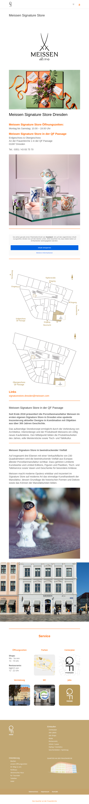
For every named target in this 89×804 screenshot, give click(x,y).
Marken (13, 761)
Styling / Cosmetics (55, 747)
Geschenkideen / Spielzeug (58, 750)
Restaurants (53, 741)
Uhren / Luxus (54, 744)
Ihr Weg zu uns (15, 767)
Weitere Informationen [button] (44, 253)
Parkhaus (13, 770)
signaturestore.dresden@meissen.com (29, 395)
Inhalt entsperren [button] (44, 248)
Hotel (12, 781)
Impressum (45, 792)
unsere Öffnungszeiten (18, 764)
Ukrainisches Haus (17, 773)
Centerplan (53, 730)
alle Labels (52, 733)
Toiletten (13, 778)
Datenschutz (33, 792)
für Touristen (15, 775)
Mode (51, 738)
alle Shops (52, 735)
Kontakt (55, 792)
